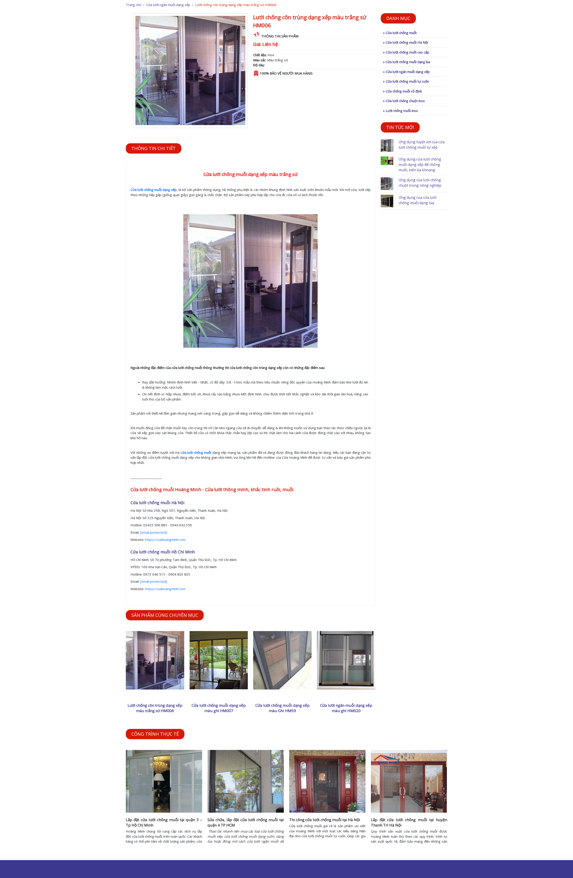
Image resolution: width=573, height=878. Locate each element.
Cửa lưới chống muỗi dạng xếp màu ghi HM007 (219, 708)
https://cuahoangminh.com (165, 539)
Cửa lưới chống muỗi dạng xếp (153, 189)
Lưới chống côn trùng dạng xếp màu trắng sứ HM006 (155, 708)
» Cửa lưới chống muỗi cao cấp (406, 52)
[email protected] (153, 532)
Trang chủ (133, 4)
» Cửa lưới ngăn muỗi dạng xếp (406, 71)
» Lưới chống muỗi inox (400, 110)
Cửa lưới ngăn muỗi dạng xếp (168, 4)
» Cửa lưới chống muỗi (400, 32)
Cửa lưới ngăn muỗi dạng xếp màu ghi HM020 (346, 708)
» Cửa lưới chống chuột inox (404, 101)
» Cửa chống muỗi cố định (402, 91)
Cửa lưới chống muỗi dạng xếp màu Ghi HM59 (282, 708)
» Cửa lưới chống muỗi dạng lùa (406, 62)
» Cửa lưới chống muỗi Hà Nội (405, 42)
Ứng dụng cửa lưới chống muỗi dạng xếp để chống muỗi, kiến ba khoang (420, 164)
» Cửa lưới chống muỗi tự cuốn (406, 81)
